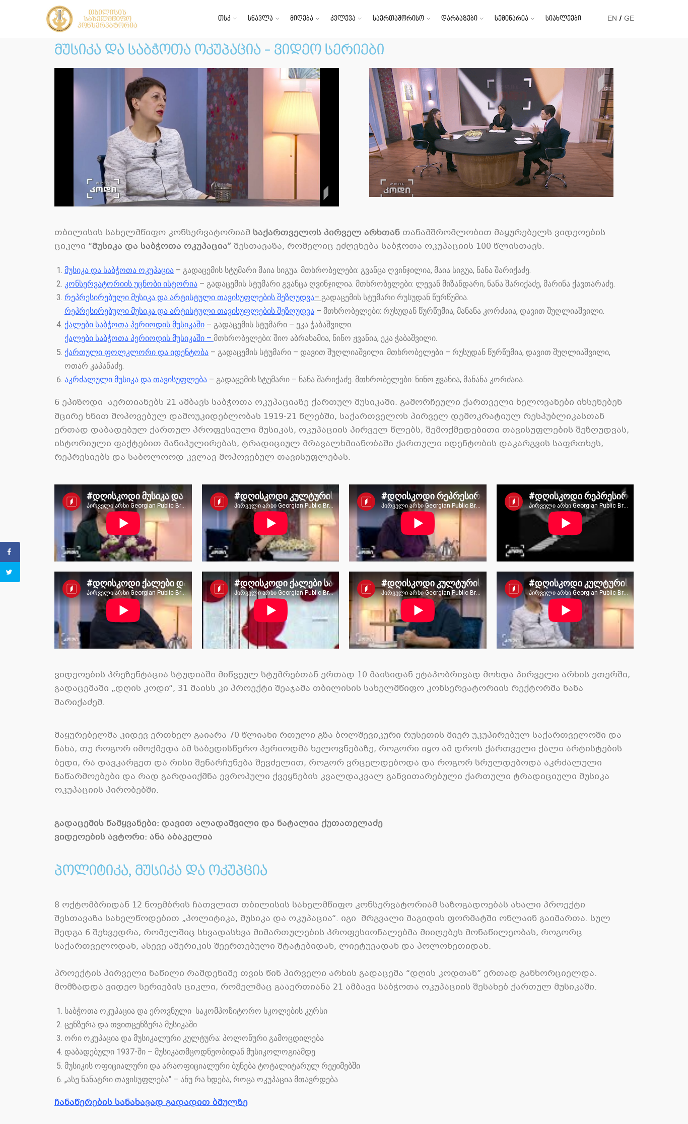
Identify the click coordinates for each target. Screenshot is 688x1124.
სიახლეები (563, 18)
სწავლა (260, 18)
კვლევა (343, 18)
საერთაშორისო (398, 18)
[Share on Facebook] (10, 552)
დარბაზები (459, 18)
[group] (349, 1045)
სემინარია (511, 18)
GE (629, 18)
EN (612, 18)
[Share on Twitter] (10, 572)
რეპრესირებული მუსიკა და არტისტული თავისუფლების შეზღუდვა (189, 297)
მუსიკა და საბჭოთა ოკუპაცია (119, 270)
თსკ (224, 18)
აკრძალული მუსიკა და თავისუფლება (135, 379)
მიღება (301, 18)
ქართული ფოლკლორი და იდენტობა (136, 352)
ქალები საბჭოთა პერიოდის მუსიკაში (134, 324)
